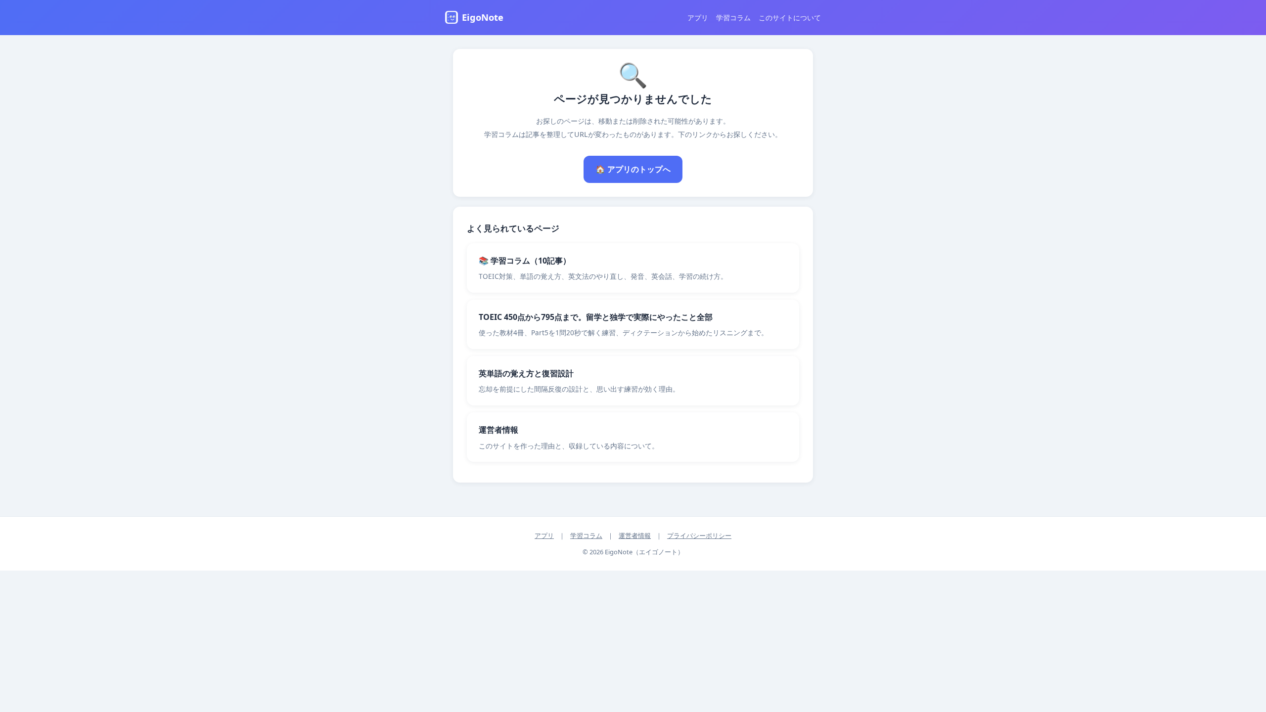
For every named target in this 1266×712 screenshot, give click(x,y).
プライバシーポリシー (699, 535)
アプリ (697, 17)
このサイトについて (790, 17)
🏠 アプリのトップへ (633, 169)
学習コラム (733, 17)
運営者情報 (635, 535)
